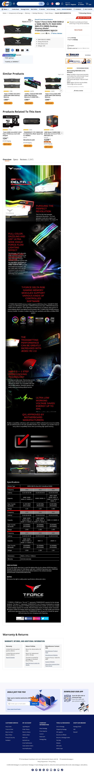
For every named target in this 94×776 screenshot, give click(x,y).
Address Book (26, 735)
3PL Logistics (59, 732)
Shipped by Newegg (61, 729)
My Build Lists (25, 740)
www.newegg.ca (76, 765)
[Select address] (14, 4)
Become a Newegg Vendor (63, 737)
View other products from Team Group (52, 665)
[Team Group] (27, 21)
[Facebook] (32, 770)
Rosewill (75, 732)
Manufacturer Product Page (51, 651)
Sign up (34, 704)
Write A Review (79, 90)
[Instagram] (40, 770)
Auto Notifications (27, 748)
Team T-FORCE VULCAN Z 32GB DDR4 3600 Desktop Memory (12, 95)
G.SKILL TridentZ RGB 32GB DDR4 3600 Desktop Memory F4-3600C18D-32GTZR (33, 95)
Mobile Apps (59, 748)
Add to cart (8, 103)
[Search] (41, 3)
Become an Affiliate (61, 735)
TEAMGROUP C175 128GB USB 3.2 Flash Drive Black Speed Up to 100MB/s (33, 133)
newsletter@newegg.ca (67, 759)
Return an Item (9, 732)
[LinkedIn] (43, 770)
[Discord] (58, 770)
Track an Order (9, 729)
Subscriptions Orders (27, 746)
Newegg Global (77, 726)
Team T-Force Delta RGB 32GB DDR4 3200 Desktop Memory (53, 95)
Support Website (50, 662)
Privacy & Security (10, 737)
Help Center (9, 726)
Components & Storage (16, 13)
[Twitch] (55, 770)
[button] (14, 4)
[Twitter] (36, 770)
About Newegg (43, 728)
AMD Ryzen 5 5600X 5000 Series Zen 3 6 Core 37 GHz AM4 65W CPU (52, 133)
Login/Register (26, 726)
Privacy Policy (52, 761)
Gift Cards (59, 746)
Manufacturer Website (51, 655)
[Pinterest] (47, 770)
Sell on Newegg (60, 726)
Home (4, 13)
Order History (25, 729)
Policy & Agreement (43, 761)
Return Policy (9, 735)
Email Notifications (27, 743)
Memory (27, 13)
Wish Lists (25, 737)
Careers (41, 734)
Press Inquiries (43, 731)
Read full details (10, 657)
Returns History (26, 732)
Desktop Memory (37, 13)
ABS (74, 729)
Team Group (49, 13)
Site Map (58, 740)
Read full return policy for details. (32, 664)
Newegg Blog (42, 739)
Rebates (58, 743)
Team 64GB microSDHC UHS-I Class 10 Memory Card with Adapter (12, 133)
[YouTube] (51, 770)
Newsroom (42, 736)
